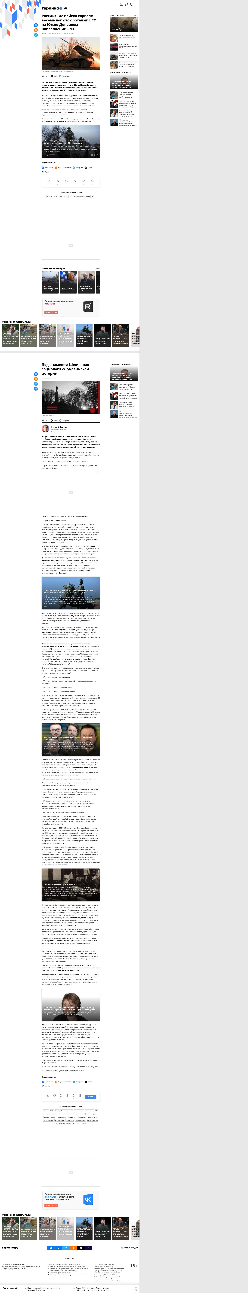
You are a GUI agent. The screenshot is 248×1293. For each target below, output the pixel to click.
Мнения (84, 1123)
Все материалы (55, 431)
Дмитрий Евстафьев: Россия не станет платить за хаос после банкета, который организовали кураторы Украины (123, 84)
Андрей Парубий (59, 1120)
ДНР (60, 196)
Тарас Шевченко (78, 1110)
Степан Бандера (91, 1114)
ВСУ (93, 196)
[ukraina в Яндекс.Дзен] (81, 1248)
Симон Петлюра (82, 1117)
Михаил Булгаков (80, 1120)
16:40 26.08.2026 (46, 378)
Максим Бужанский (92, 1120)
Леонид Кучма (71, 1117)
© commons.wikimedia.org (48, 415)
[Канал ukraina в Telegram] (66, 1248)
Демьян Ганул (70, 1120)
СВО (70, 196)
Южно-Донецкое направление (82, 196)
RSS (73, 1258)
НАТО (78, 1123)
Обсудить (90, 1096)
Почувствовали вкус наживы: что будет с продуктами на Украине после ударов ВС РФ (127, 95)
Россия (55, 196)
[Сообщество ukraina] (58, 1248)
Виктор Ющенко (92, 1117)
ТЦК (96, 1110)
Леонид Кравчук (61, 1117)
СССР (51, 1110)
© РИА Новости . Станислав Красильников (52, 71)
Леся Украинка (89, 1110)
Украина (46, 1110)
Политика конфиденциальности (59, 1273)
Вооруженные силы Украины (63, 1123)
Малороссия (62, 1114)
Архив (67, 1258)
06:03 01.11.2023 (46, 33)
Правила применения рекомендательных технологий (67, 1275)
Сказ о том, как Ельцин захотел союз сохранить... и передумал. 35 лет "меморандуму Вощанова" (128, 104)
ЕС (73, 1123)
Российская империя (51, 1114)
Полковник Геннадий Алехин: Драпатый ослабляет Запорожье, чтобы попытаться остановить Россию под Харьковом (127, 113)
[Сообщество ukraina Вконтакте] (51, 1248)
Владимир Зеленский (66, 1110)
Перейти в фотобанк (68, 71)
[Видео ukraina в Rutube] (88, 1248)
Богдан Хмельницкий (79, 1114)
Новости (49, 196)
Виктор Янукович (48, 1120)
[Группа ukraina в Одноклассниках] (73, 1248)
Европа (69, 1114)
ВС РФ (65, 196)
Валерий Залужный (49, 1117)
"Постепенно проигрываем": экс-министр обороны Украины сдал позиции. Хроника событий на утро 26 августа (128, 122)
